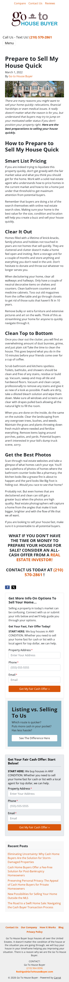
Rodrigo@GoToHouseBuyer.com (34, 971)
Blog (60, 927)
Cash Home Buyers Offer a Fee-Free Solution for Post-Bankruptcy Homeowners (30, 871)
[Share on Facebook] (7, 587)
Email (13, 675)
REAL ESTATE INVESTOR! (38, 557)
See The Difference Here (34, 738)
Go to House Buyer (21, 76)
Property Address (21, 650)
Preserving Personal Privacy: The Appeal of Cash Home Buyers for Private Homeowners (33, 884)
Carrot (57, 977)
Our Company (29, 927)
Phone (14, 662)
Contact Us (35, 3)
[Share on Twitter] (13, 587)
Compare (20, 3)
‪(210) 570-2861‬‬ (40, 37)
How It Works (48, 927)
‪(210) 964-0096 (34, 968)
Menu (9, 43)
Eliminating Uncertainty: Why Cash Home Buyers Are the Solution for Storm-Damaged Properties (33, 858)
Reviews (50, 3)
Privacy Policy (35, 931)
